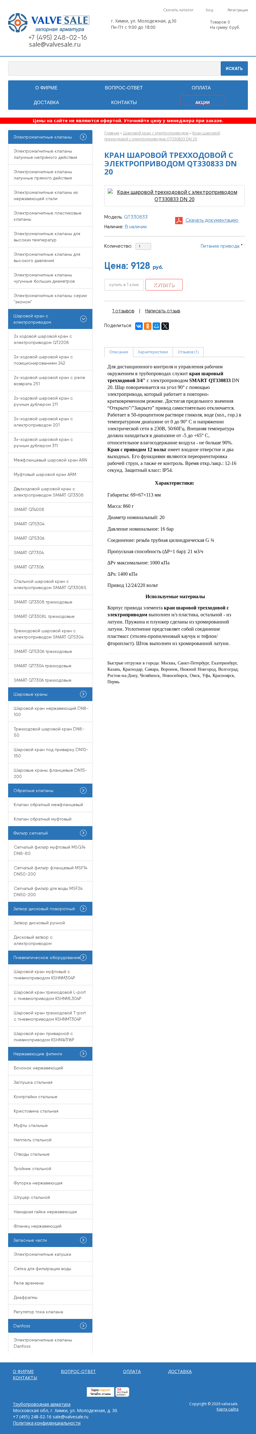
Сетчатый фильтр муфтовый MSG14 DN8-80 (49, 850)
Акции (202, 102)
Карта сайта (228, 1409)
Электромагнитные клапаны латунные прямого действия (43, 174)
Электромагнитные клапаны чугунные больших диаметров (44, 278)
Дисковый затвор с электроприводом (33, 940)
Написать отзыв (162, 311)
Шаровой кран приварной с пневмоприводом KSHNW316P (44, 1036)
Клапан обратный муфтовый (42, 818)
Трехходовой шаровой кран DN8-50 (49, 732)
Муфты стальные (31, 1125)
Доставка (46, 102)
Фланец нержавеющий (38, 1226)
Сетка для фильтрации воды (42, 1268)
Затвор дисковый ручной (39, 922)
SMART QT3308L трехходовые (44, 616)
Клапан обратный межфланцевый (48, 804)
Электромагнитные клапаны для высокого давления (47, 257)
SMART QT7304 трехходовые (42, 665)
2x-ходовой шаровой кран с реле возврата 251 (49, 380)
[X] (165, 326)
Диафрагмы (25, 1297)
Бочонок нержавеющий (38, 1067)
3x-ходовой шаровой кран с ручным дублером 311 (43, 442)
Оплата (201, 87)
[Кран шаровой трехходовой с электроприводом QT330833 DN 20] (174, 195)
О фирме (46, 87)
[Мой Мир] (156, 326)
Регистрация (238, 10)
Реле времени (29, 1282)
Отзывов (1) (188, 352)
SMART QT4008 (29, 509)
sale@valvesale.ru (55, 44)
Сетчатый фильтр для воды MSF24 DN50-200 (48, 891)
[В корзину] (201, 24)
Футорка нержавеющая (38, 1182)
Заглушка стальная (33, 1082)
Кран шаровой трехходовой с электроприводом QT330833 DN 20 (162, 136)
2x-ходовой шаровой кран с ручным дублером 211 (43, 401)
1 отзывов (123, 311)
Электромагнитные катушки (42, 1254)
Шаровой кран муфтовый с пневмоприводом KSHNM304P (44, 974)
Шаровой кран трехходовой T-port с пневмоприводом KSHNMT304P (50, 1016)
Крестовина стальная (36, 1110)
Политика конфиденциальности (47, 1423)
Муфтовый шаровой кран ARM (45, 474)
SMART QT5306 (29, 538)
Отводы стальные (32, 1154)
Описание (118, 352)
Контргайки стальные (35, 1096)
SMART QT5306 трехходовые (43, 651)
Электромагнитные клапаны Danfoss (43, 1343)
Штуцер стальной (32, 1197)
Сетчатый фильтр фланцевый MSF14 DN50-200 (50, 870)
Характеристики (153, 352)
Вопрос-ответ (124, 87)
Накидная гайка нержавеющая (45, 1211)
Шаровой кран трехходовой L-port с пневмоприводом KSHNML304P (50, 995)
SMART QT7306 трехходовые (42, 680)
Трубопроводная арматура (42, 1404)
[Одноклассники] (147, 326)
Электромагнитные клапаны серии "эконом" (50, 298)
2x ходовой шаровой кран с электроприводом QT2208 (43, 339)
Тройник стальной (32, 1168)
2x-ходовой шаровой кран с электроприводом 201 (43, 421)
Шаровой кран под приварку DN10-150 (51, 752)
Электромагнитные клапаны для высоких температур (47, 236)
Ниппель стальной (33, 1139)
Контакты (124, 102)
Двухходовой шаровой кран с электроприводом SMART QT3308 (49, 491)
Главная (111, 133)
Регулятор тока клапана (38, 1311)
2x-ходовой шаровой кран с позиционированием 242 (43, 360)
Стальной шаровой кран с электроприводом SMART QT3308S (50, 584)
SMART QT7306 (29, 566)
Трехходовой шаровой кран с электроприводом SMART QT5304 (48, 633)
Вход (209, 10)
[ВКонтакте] (139, 326)
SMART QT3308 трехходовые (43, 601)
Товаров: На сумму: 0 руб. (225, 24)
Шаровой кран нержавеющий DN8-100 (51, 711)
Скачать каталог (178, 10)
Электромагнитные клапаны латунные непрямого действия (45, 154)
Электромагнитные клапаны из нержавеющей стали (45, 195)
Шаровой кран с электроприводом (156, 133)
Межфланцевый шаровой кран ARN (50, 459)
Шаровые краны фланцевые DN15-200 (50, 773)
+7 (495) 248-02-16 (57, 37)
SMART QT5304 (29, 523)
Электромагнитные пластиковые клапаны (47, 216)
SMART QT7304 (29, 552)
